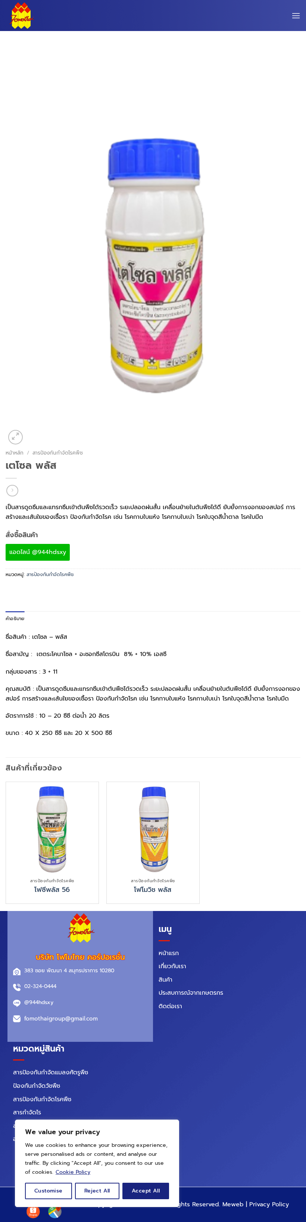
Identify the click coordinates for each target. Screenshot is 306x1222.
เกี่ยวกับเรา (172, 966)
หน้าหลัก (15, 453)
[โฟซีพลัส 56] (52, 828)
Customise (48, 1191)
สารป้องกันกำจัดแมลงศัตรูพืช (50, 1072)
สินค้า (165, 979)
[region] (97, 1163)
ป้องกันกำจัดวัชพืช (36, 1085)
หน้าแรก (169, 953)
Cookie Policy (73, 1172)
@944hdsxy (38, 1002)
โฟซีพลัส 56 (52, 890)
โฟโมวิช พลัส (153, 890)
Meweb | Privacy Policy (255, 1204)
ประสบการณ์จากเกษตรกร (191, 992)
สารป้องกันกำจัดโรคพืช (57, 453)
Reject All (97, 1191)
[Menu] (295, 15)
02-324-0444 (40, 986)
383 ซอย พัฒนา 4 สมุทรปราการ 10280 (69, 971)
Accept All (146, 1191)
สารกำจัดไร (27, 1112)
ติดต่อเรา (170, 1006)
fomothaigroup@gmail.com (61, 1019)
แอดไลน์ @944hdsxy (37, 552)
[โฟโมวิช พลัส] (153, 828)
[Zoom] (15, 437)
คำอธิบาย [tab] (15, 618)
